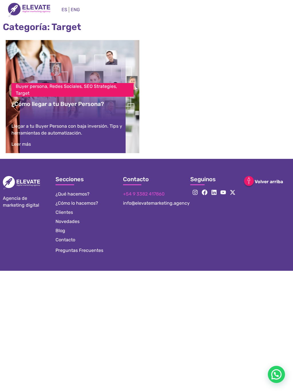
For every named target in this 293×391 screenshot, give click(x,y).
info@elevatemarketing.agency (156, 203)
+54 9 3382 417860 (144, 194)
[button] (276, 374)
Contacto (65, 239)
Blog (60, 230)
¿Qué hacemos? (73, 194)
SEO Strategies (100, 86)
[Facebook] (204, 192)
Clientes (64, 212)
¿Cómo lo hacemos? (77, 203)
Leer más (21, 144)
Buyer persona (31, 86)
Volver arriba (269, 181)
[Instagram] (195, 192)
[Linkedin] (214, 192)
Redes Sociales (66, 86)
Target (22, 93)
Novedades (68, 221)
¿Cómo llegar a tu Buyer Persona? (57, 103)
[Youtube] (223, 192)
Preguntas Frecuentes (79, 250)
